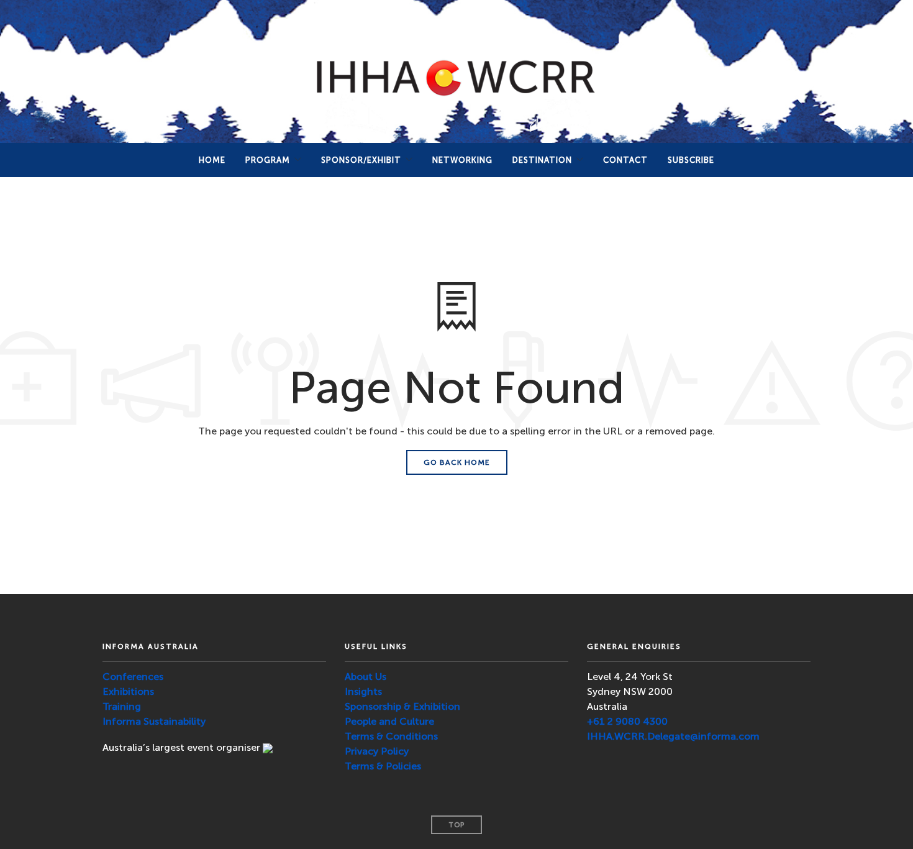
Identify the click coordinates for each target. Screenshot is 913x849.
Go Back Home (457, 462)
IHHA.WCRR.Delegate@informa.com (673, 736)
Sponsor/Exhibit (361, 160)
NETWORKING (462, 160)
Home (212, 160)
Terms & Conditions (391, 736)
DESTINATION (542, 160)
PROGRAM (267, 160)
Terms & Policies (383, 766)
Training (121, 706)
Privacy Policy (377, 751)
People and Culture (389, 721)
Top (456, 825)
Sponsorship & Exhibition (402, 706)
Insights (363, 691)
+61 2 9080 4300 (627, 721)
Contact (625, 160)
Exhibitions (128, 691)
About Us (365, 676)
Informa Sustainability (154, 721)
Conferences (132, 676)
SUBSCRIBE (691, 160)
